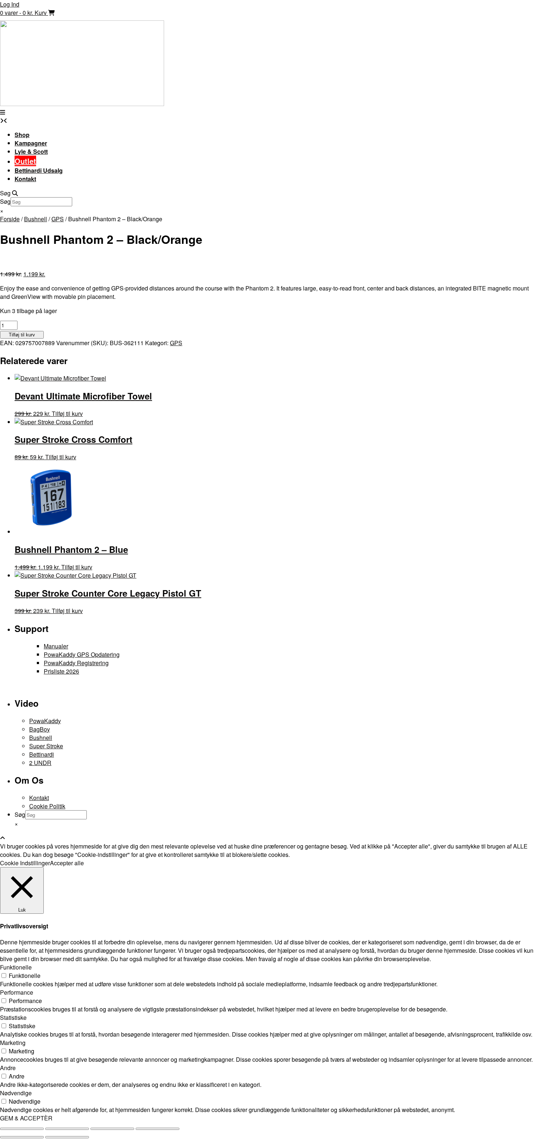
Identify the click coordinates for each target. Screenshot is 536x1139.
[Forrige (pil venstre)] (22, 1137)
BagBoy (39, 729)
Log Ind (9, 4)
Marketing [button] (13, 1042)
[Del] (112, 1129)
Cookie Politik (47, 806)
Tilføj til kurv (22, 335)
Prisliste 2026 (61, 671)
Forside (10, 219)
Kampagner (31, 143)
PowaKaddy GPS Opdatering (82, 654)
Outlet (25, 161)
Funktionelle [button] (16, 967)
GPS (57, 219)
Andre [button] (8, 1068)
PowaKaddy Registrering (76, 663)
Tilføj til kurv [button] (76, 567)
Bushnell (35, 219)
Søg (5, 201)
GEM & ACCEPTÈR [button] (26, 1118)
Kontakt (25, 179)
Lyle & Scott (31, 151)
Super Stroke (46, 746)
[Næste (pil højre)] (67, 1137)
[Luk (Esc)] (157, 1129)
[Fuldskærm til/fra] (67, 1129)
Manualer (56, 646)
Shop (22, 134)
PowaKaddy (45, 721)
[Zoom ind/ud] (22, 1129)
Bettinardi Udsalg (39, 170)
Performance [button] (16, 992)
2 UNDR (40, 762)
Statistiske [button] (13, 1017)
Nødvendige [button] (16, 1093)
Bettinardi (41, 754)
